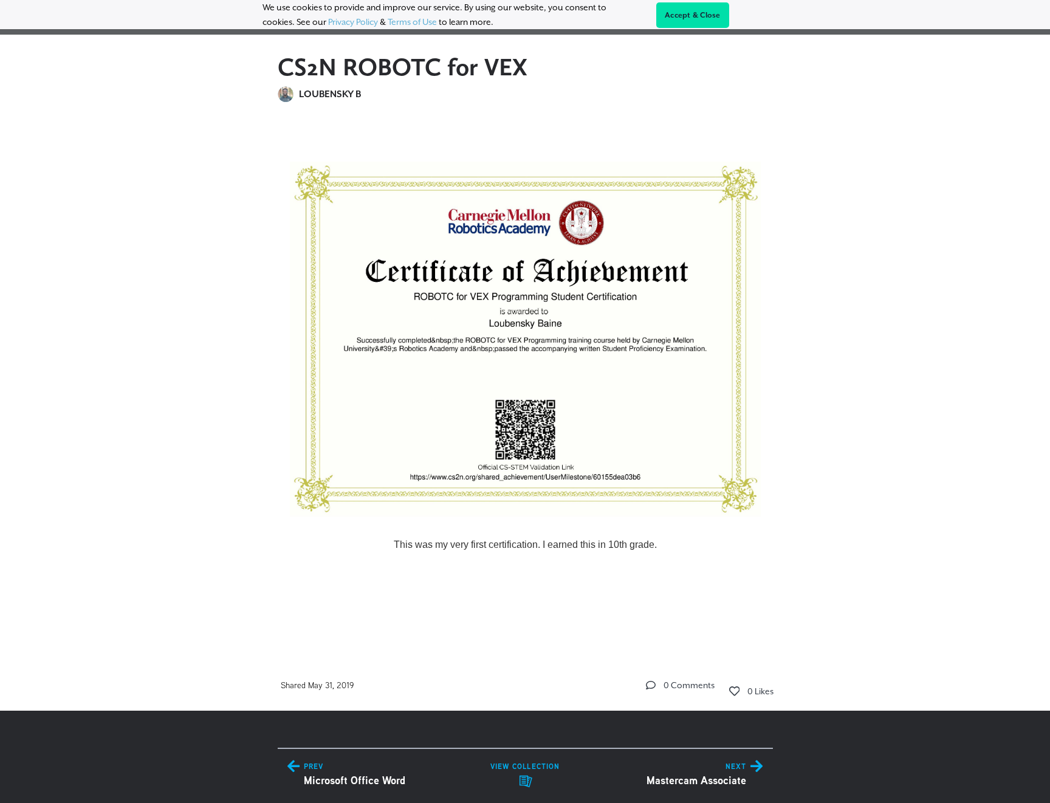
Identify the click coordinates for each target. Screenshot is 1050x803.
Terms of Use (412, 22)
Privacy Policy (353, 22)
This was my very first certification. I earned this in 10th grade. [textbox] (525, 544)
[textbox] (525, 376)
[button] (651, 685)
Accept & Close (693, 15)
